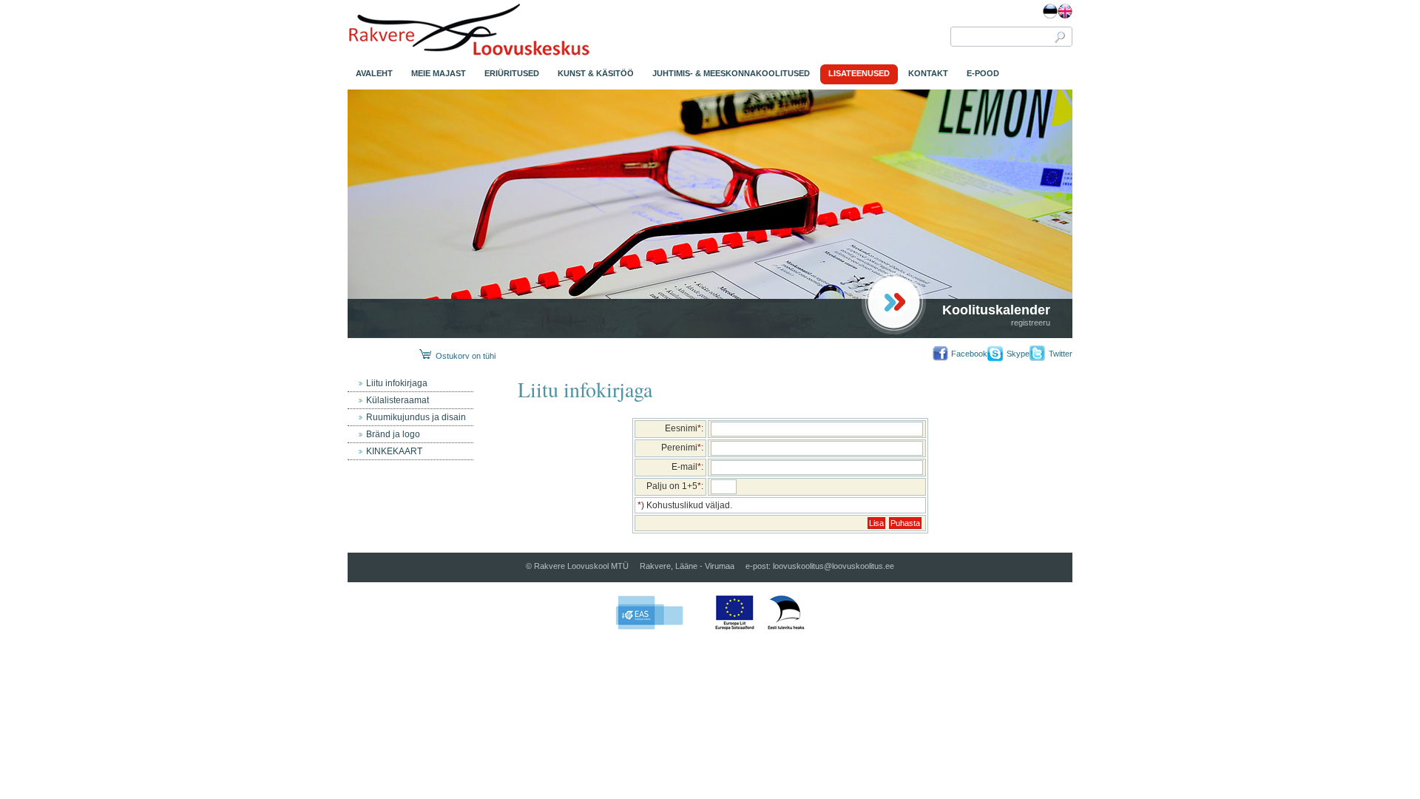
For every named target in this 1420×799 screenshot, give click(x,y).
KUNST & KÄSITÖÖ (596, 73)
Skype (1018, 353)
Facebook (969, 353)
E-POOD (983, 73)
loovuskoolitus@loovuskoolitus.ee (833, 566)
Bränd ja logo (393, 434)
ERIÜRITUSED (511, 73)
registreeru (1030, 322)
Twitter (1060, 353)
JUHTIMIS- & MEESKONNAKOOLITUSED (731, 73)
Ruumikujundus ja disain (416, 417)
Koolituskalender (996, 310)
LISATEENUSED (859, 73)
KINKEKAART (394, 451)
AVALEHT (374, 73)
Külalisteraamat (397, 400)
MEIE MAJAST (438, 73)
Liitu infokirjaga (396, 383)
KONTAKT (928, 73)
